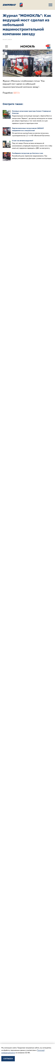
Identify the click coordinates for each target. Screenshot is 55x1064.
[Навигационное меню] (50, 5)
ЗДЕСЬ (16, 93)
